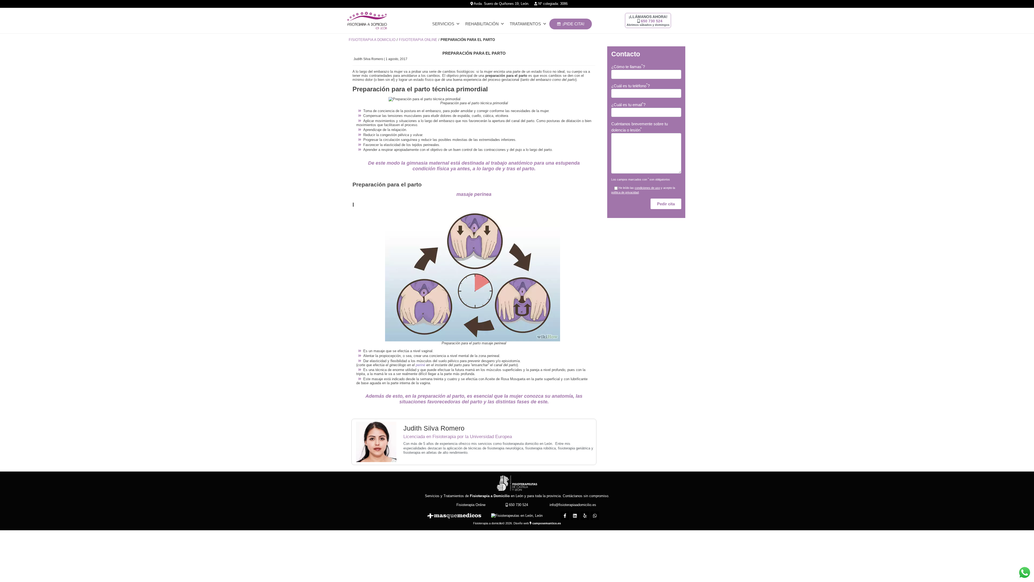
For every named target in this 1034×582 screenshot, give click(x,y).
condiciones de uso (647, 187)
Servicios (443, 24)
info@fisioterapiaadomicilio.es (573, 505)
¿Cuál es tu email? (628, 104)
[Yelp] (585, 515)
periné (420, 365)
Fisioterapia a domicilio (372, 40)
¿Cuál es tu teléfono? (630, 85)
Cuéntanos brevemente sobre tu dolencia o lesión (639, 127)
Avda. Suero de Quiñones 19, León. (501, 4)
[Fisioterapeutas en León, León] (517, 516)
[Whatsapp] (595, 515)
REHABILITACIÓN (482, 24)
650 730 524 (651, 21)
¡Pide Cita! (573, 24)
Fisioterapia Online (418, 40)
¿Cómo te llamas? (628, 66)
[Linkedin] (575, 515)
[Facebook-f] (565, 515)
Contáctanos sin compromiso (585, 496)
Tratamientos (525, 24)
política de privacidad (625, 192)
